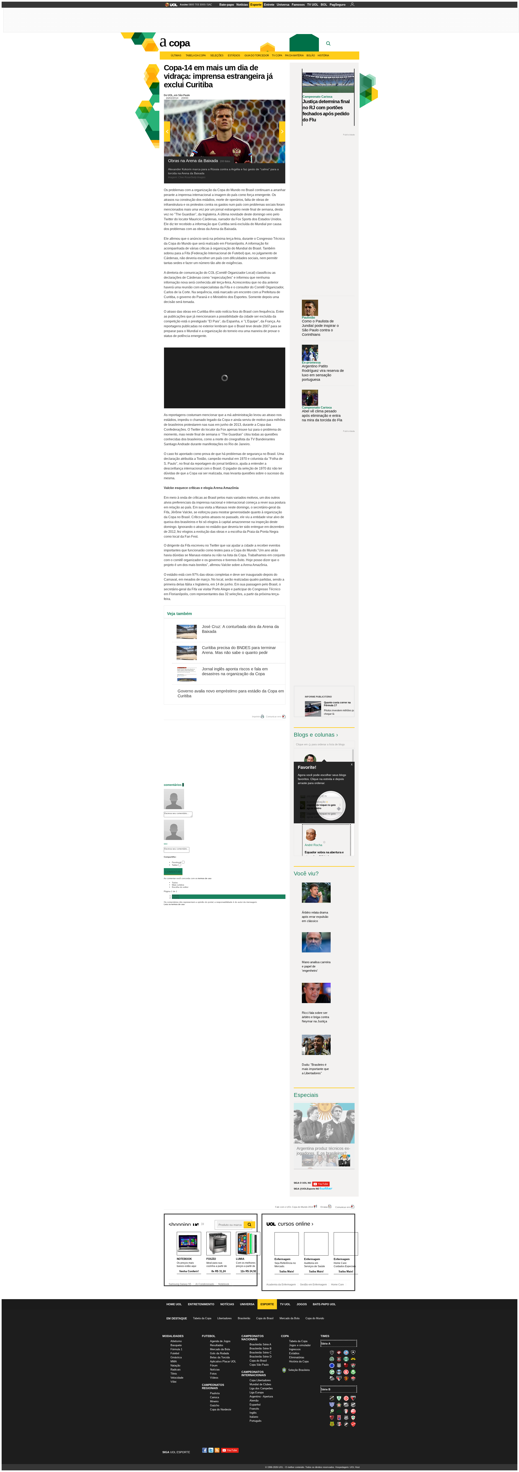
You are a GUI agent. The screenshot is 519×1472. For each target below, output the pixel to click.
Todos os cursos (341, 1222)
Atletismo (176, 1341)
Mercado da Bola (289, 1318)
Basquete (176, 1345)
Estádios (234, 55)
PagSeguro (337, 4)
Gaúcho (214, 1405)
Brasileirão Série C (260, 1352)
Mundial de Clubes (260, 1384)
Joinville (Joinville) (346, 1411)
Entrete (269, 4)
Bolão (311, 55)
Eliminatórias (296, 1357)
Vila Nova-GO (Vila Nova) (353, 1424)
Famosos (298, 4)
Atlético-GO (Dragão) (353, 1398)
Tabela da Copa (196, 55)
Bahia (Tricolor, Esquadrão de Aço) (346, 1352)
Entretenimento (201, 1304)
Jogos (302, 1304)
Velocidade (176, 1377)
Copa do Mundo (315, 1318)
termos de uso (204, 878)
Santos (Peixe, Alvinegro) (332, 1378)
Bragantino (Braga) (346, 1404)
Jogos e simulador (300, 1345)
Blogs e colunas (314, 735)
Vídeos (214, 1377)
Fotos (213, 1373)
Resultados (216, 1345)
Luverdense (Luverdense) (332, 1411)
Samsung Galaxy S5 (180, 1284)
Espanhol (255, 1404)
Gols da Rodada (219, 1353)
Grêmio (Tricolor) (339, 1372)
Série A (325, 1343)
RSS (217, 1450)
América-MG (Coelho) (339, 1398)
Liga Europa (257, 1392)
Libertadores (224, 1318)
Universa (283, 4)
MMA (173, 1361)
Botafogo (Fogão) (353, 1352)
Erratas (324, 1207)
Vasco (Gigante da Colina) (346, 1424)
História (323, 55)
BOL (324, 4)
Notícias (242, 4)
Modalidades (172, 1336)
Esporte (256, 4)
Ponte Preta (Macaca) (346, 1417)
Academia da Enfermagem (281, 1284)
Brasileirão (244, 1318)
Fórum (214, 1365)
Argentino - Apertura (261, 1396)
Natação (175, 1365)
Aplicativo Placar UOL (223, 1361)
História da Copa (299, 1361)
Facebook (176, 862)
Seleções (216, 55)
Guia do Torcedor (256, 55)
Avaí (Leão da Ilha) (332, 1404)
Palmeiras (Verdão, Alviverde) (353, 1372)
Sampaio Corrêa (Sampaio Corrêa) (332, 1424)
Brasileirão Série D (260, 1356)
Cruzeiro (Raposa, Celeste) (332, 1365)
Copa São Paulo (259, 1364)
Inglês (253, 1412)
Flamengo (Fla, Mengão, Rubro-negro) (346, 1365)
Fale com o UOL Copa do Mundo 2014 (294, 1207)
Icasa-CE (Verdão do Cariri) (339, 1411)
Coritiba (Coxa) (346, 1359)
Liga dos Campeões (261, 1388)
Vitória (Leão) (353, 1378)
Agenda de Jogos (220, 1341)
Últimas (176, 55)
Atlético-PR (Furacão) (339, 1352)
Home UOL (174, 1304)
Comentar (173, 871)
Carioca (214, 1397)
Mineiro (214, 1401)
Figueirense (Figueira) (339, 1365)
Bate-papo (226, 4)
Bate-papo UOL (324, 1304)
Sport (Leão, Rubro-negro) (346, 1378)
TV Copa (277, 55)
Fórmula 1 (176, 1349)
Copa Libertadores (260, 1380)
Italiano (254, 1416)
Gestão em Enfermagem (313, 1284)
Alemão (254, 1400)
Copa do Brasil (264, 1318)
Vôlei (173, 1381)
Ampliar (272, 104)
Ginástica (176, 1357)
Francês (254, 1408)
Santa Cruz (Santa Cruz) (339, 1424)
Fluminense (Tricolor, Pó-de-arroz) (353, 1365)
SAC (209, 4)
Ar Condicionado (204, 1284)
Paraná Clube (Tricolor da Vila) (339, 1417)
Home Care (337, 1284)
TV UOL (312, 4)
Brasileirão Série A (260, 1344)
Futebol (174, 1353)
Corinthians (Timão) (339, 1359)
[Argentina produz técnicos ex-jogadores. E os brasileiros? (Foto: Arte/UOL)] (344, 1166)
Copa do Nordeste (220, 1409)
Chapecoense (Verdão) (332, 1359)
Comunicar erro (273, 716)
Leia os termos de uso (174, 904)
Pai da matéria (294, 55)
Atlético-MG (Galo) (332, 1352)
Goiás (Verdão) (332, 1372)
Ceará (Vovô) (353, 1404)
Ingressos (295, 1349)
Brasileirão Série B (260, 1348)
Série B (325, 1389)
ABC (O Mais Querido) (332, 1398)
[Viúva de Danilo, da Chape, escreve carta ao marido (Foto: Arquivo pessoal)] (332, 1166)
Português (256, 1420)
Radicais (175, 1369)
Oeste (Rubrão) (332, 1417)
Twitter (175, 865)
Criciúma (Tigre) (353, 1359)
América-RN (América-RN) (346, 1398)
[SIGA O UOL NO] (321, 1186)
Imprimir (256, 716)
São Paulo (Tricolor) (339, 1378)
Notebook (223, 1284)
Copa (179, 43)
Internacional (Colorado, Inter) (346, 1372)
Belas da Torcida (220, 1357)
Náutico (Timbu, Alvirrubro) (353, 1411)
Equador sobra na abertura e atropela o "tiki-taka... (324, 854)
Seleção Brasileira (299, 1369)
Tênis (173, 1373)
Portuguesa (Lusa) (353, 1417)
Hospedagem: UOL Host (347, 1467)
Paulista (215, 1393)
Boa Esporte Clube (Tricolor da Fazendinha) (339, 1404)
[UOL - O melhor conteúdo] (170, 6)
